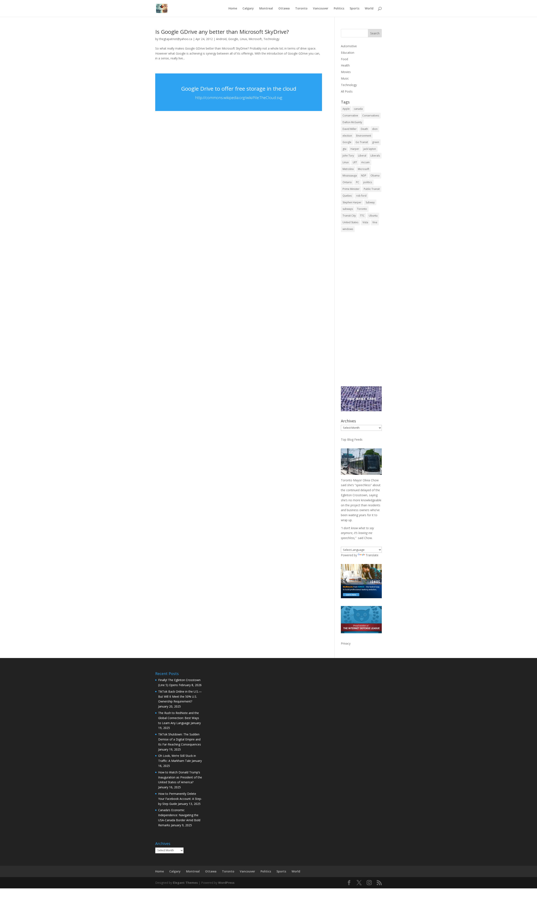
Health (345, 65)
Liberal (362, 155)
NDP (363, 175)
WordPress (226, 883)
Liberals (375, 155)
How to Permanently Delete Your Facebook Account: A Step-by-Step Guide (180, 799)
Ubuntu (373, 215)
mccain (365, 162)
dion (375, 129)
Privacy (346, 643)
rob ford (361, 195)
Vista (365, 222)
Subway (370, 202)
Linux (243, 39)
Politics (339, 8)
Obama (374, 175)
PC (357, 182)
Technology (271, 39)
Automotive (349, 46)
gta (344, 149)
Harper (355, 149)
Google (233, 39)
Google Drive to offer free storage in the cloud (238, 88)
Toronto (301, 8)
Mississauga (350, 175)
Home (232, 8)
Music (345, 78)
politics (367, 182)
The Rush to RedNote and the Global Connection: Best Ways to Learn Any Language (178, 718)
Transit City (349, 215)
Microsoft (255, 39)
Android (221, 39)
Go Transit (362, 142)
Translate (372, 555)
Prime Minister (351, 189)
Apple (346, 109)
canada (358, 109)
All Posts (347, 91)
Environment (363, 135)
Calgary (248, 8)
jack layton (369, 149)
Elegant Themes (185, 883)
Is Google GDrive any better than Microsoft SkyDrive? (222, 31)
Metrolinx (348, 169)
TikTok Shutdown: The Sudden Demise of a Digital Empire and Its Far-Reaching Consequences (179, 739)
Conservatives (370, 115)
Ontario (347, 182)
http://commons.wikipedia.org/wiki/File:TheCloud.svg (238, 97)
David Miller (350, 129)
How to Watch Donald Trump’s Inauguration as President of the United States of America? (180, 777)
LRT (355, 162)
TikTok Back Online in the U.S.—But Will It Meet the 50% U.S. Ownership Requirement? (180, 696)
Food (344, 59)
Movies (346, 72)
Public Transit (372, 189)
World (369, 8)
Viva (374, 222)
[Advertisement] (361, 312)
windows (348, 229)
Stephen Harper (352, 202)
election (347, 135)
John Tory (348, 155)
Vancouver (320, 8)
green (375, 142)
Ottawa (284, 8)
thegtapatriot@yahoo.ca (175, 39)
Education (347, 53)
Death (364, 129)
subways (348, 209)
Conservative (350, 115)
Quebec (347, 195)
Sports (354, 8)
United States (350, 222)
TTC (362, 215)
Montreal (266, 8)
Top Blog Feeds (351, 439)
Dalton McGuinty (352, 122)
